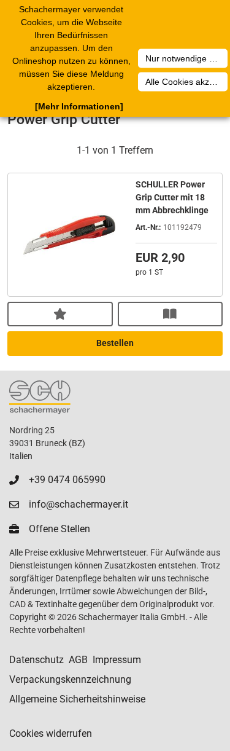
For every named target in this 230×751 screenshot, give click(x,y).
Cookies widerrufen (50, 733)
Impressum (117, 660)
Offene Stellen (59, 529)
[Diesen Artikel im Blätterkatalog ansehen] (170, 314)
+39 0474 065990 (67, 480)
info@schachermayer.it (78, 504)
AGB (78, 660)
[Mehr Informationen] (79, 106)
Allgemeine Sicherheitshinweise (77, 699)
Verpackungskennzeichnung (70, 679)
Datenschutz (36, 660)
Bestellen (115, 343)
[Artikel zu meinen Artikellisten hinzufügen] (60, 314)
